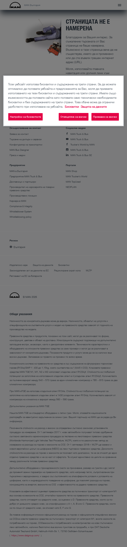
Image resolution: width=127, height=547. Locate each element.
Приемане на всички (105, 116)
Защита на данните (94, 106)
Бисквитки (72, 106)
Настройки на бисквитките (25, 116)
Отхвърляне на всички (74, 116)
